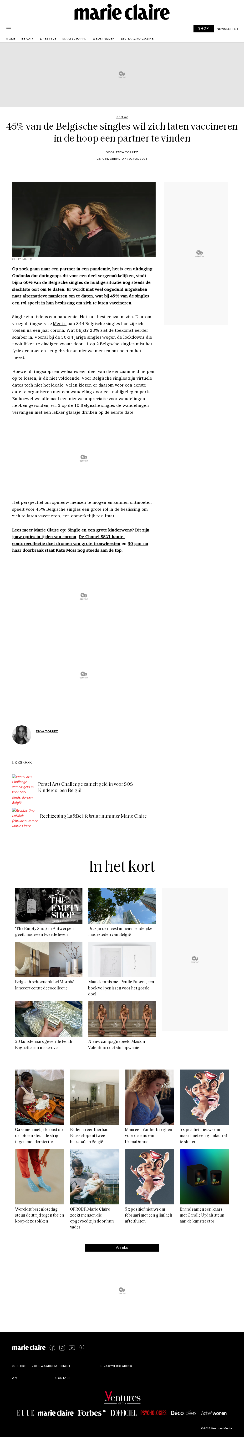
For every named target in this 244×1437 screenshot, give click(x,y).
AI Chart (63, 1366)
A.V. (15, 1378)
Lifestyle (48, 38)
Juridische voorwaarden (34, 1366)
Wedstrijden (104, 38)
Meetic (59, 323)
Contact (63, 1378)
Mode (10, 38)
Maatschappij (74, 38)
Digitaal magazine (137, 38)
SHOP (203, 28)
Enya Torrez (47, 731)
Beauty (27, 38)
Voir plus (122, 1247)
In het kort (122, 868)
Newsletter (227, 28)
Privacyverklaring (115, 1366)
